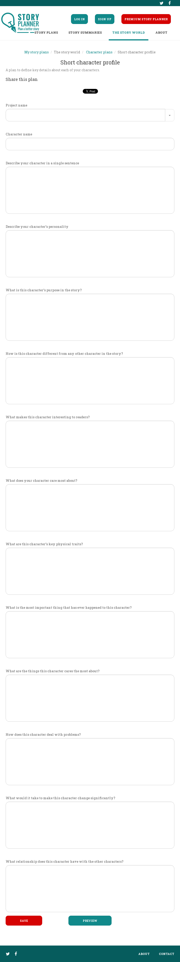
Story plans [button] (46, 32)
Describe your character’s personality (37, 226)
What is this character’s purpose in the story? (44, 290)
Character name (19, 134)
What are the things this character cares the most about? (53, 671)
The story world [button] (128, 32)
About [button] (161, 32)
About (144, 954)
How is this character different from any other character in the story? (64, 353)
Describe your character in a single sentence (42, 163)
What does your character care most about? (41, 480)
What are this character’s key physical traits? (44, 544)
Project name (16, 105)
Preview (90, 920)
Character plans (99, 52)
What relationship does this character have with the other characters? (65, 861)
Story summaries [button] (85, 32)
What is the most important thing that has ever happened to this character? (69, 607)
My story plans (36, 52)
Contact (166, 954)
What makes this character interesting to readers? (48, 417)
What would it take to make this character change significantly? (60, 798)
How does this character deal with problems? (43, 734)
